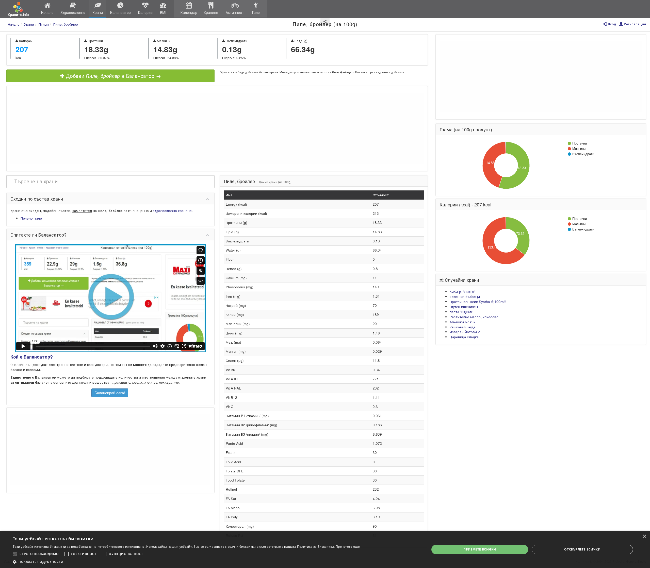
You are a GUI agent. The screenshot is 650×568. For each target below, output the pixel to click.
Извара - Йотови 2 (465, 331)
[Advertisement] (217, 128)
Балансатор (120, 12)
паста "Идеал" (461, 311)
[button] (186, 561)
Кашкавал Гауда (463, 327)
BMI (163, 12)
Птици (44, 24)
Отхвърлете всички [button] (582, 549)
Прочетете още (348, 546)
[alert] (325, 549)
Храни (97, 12)
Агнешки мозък (462, 322)
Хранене (211, 12)
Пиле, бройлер (65, 24)
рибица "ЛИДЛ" (462, 291)
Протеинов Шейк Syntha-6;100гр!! (478, 301)
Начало (47, 12)
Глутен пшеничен (464, 306)
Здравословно (72, 12)
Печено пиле (31, 218)
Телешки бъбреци (465, 296)
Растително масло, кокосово (474, 316)
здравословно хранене (172, 210)
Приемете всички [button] (479, 549)
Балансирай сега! (110, 392)
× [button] (644, 536)
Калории (145, 12)
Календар (189, 12)
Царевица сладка (464, 336)
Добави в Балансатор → (112, 75)
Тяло (255, 12)
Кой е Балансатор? (31, 356)
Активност (235, 12)
